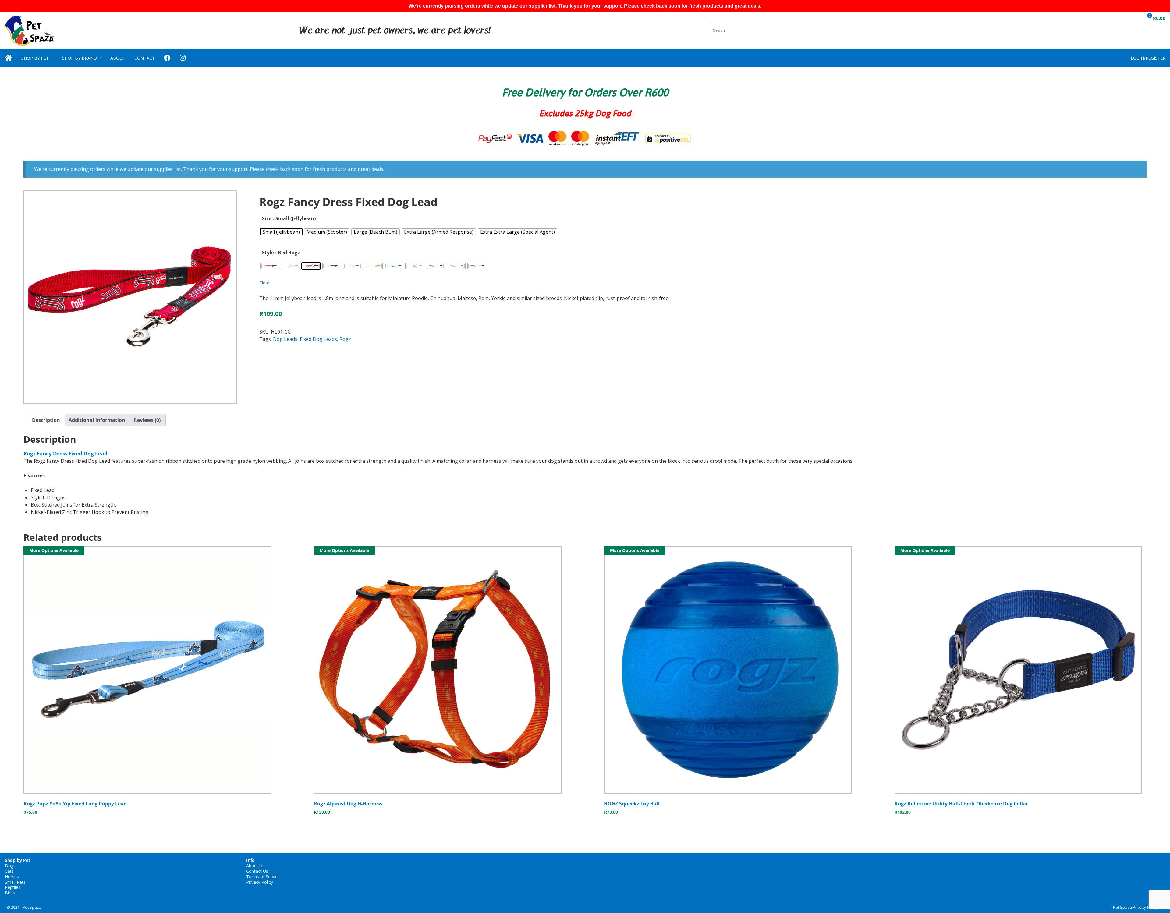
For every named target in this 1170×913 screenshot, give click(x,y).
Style (268, 252)
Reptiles (12, 887)
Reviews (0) (147, 420)
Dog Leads (285, 339)
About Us (255, 866)
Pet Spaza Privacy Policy (1135, 907)
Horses (12, 876)
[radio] (281, 232)
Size (266, 218)
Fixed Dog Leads (318, 339)
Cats (9, 871)
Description (46, 420)
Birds (10, 893)
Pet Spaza (32, 907)
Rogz (345, 339)
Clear (264, 282)
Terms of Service (263, 876)
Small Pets (15, 882)
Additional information (97, 420)
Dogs (10, 866)
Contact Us (257, 871)
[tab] (46, 420)
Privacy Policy (259, 882)
